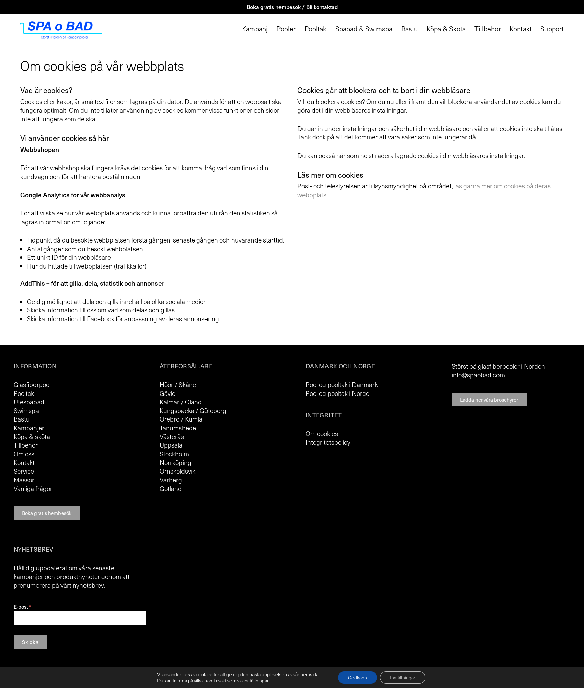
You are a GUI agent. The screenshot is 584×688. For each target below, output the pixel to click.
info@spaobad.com (478, 374)
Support (552, 29)
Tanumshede (178, 427)
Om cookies (322, 433)
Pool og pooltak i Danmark (342, 384)
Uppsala (171, 445)
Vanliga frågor (33, 488)
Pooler (286, 29)
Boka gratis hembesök (47, 513)
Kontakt (521, 29)
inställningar (256, 681)
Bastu (409, 29)
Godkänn (357, 677)
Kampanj (255, 29)
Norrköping (175, 462)
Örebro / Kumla (181, 419)
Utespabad (29, 401)
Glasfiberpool (32, 384)
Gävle (167, 393)
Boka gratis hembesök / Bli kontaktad (292, 7)
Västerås (172, 436)
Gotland (171, 488)
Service (24, 471)
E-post (22, 606)
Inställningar (402, 677)
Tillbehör (487, 29)
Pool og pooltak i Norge (337, 393)
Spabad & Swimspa (363, 29)
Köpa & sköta (32, 436)
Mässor (24, 479)
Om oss (24, 453)
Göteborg (213, 410)
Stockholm (174, 453)
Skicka (30, 642)
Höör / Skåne (178, 384)
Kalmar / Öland (181, 401)
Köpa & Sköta (446, 29)
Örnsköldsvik (177, 471)
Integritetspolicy (328, 442)
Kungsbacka (177, 410)
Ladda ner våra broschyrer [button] (489, 399)
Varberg (171, 479)
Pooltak (315, 29)
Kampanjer (29, 427)
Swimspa (26, 410)
